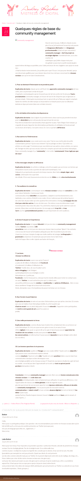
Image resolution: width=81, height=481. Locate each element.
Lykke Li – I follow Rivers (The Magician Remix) (19, 403)
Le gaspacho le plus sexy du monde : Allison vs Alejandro (58, 403)
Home (4, 23)
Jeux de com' (11, 23)
